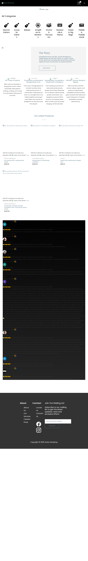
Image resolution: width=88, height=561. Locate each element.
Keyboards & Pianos (59, 32)
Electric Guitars (6, 31)
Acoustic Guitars (17, 33)
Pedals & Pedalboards (81, 33)
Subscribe (52, 426)
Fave (27, 155)
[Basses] (27, 25)
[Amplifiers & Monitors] (38, 25)
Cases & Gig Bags (70, 32)
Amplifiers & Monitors (37, 33)
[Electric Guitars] (6, 25)
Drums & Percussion (48, 33)
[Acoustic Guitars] (16, 25)
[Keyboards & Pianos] (60, 25)
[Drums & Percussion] (49, 25)
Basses (27, 30)
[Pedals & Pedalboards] (81, 25)
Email (47, 418)
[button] (4, 9)
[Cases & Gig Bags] (70, 25)
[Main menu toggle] (84, 3)
